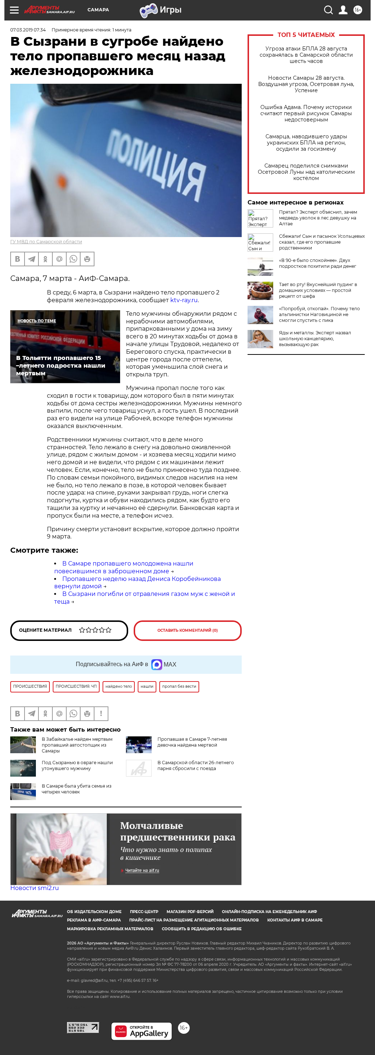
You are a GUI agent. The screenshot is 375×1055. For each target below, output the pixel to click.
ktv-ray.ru (184, 300)
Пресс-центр (144, 911)
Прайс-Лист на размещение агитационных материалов (194, 920)
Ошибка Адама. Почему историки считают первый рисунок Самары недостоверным (306, 113)
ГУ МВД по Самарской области (46, 241)
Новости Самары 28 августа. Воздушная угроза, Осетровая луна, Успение (306, 84)
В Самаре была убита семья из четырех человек (76, 789)
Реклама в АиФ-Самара (94, 920)
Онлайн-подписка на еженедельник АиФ (269, 911)
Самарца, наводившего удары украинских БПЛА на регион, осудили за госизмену (306, 143)
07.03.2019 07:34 (28, 30)
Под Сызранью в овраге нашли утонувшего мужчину (77, 765)
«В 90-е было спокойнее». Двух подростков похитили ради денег (317, 263)
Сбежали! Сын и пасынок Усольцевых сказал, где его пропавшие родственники (322, 242)
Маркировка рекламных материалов (110, 929)
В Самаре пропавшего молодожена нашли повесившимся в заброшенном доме (123, 567)
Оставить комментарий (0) (187, 630)
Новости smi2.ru (34, 888)
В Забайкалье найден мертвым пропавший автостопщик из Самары (77, 745)
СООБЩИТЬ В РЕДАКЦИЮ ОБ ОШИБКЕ (202, 929)
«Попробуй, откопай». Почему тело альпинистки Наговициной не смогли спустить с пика (319, 314)
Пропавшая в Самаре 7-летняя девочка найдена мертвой (192, 742)
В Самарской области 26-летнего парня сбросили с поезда (195, 765)
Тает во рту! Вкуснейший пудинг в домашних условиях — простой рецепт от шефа (318, 290)
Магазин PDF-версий (190, 911)
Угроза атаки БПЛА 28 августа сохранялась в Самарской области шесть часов (306, 55)
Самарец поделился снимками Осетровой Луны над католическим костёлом (306, 172)
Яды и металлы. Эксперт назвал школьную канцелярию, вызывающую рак (315, 338)
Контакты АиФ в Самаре (295, 920)
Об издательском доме (94, 911)
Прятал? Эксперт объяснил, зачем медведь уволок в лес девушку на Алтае (318, 217)
